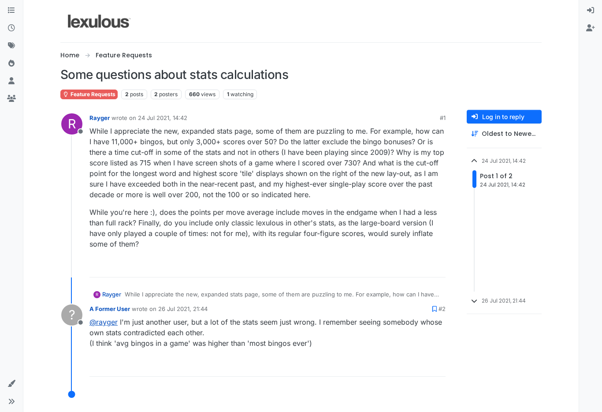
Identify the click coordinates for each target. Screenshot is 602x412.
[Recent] (11, 28)
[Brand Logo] (99, 21)
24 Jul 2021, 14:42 (162, 117)
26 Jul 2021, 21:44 (183, 308)
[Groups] (11, 99)
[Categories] (11, 11)
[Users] (11, 81)
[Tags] (11, 46)
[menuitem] (590, 11)
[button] (11, 384)
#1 (443, 117)
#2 (442, 308)
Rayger (99, 117)
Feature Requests (92, 94)
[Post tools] (438, 266)
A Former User (109, 308)
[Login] (590, 11)
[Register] (590, 28)
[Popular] (11, 63)
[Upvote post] (405, 266)
